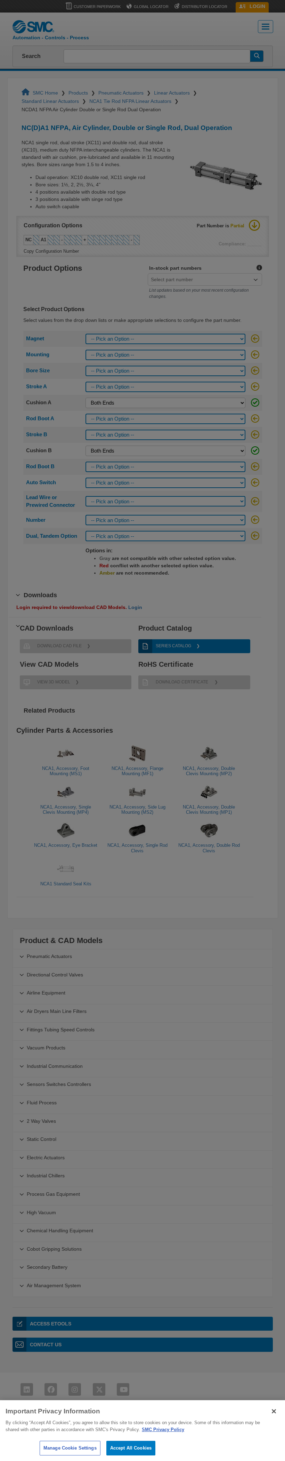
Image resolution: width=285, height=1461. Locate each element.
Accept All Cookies (131, 1448)
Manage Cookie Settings (70, 1448)
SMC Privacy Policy (163, 1429)
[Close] (274, 1411)
